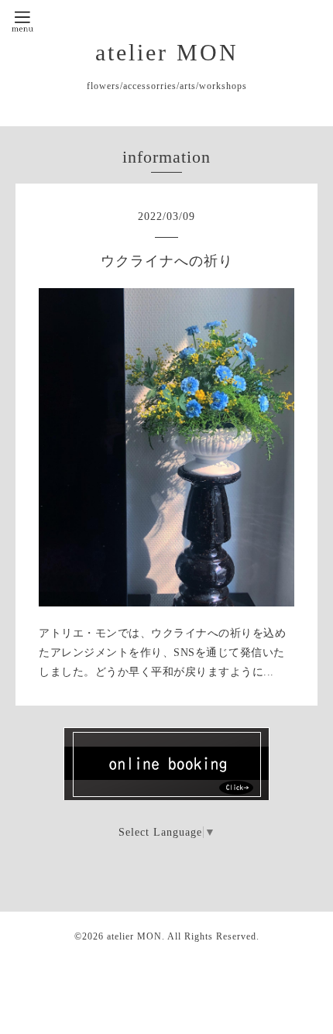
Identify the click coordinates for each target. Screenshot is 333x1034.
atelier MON (167, 52)
